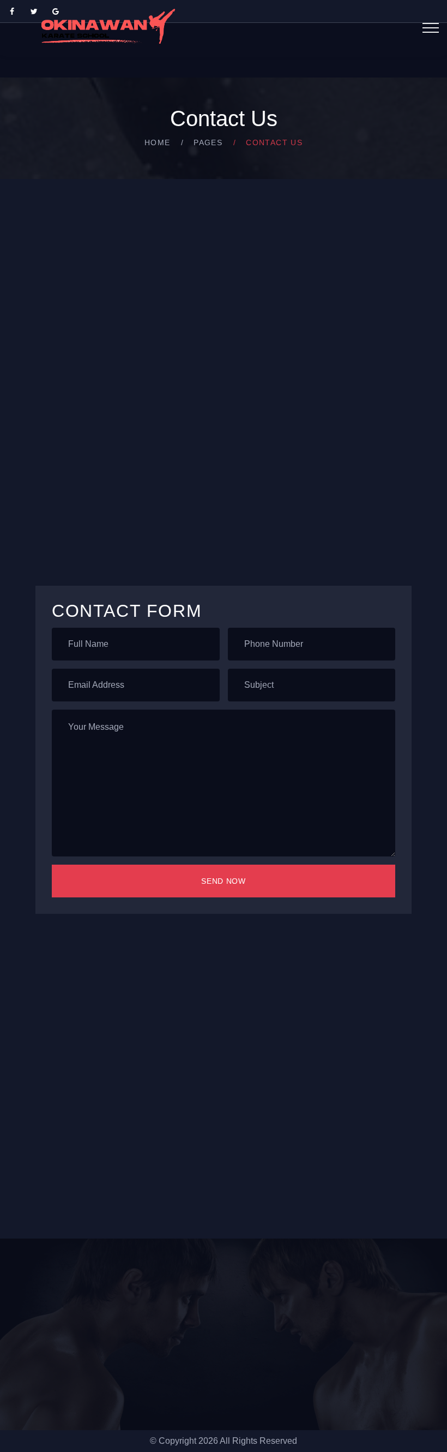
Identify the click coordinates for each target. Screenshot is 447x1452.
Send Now (223, 881)
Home (157, 142)
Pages (208, 142)
